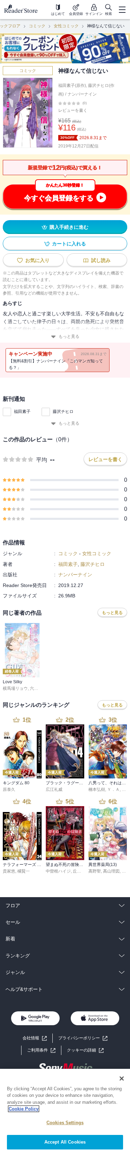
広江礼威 (54, 789)
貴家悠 (9, 871)
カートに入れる (69, 243)
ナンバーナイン (82, 94)
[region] (65, 1112)
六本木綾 (38, 688)
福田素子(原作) (72, 85)
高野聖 (94, 871)
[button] (85, 1050)
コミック (37, 26)
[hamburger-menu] (122, 10)
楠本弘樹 (96, 789)
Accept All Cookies (65, 1142)
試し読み (101, 260)
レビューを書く (72, 110)
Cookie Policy (23, 1108)
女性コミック (66, 26)
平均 (41, 460)
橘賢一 (23, 871)
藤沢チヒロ (63, 411)
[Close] (121, 1078)
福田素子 (22, 411)
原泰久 (9, 789)
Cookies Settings (65, 1122)
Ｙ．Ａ (113, 789)
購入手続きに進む (69, 227)
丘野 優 (79, 871)
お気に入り (37, 260)
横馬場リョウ (15, 688)
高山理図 (111, 871)
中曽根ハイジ (58, 871)
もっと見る (69, 336)
